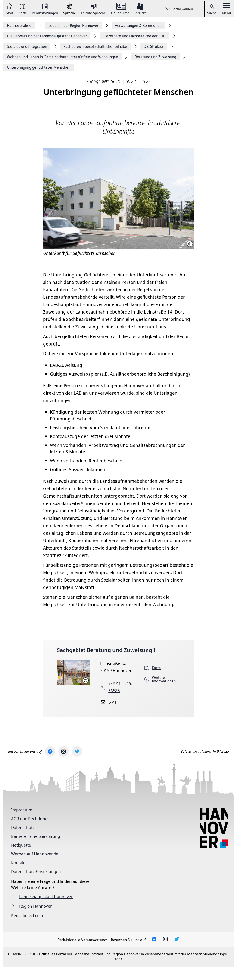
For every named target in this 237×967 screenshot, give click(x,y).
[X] (77, 751)
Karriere (140, 12)
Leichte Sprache (93, 12)
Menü (226, 12)
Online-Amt (120, 12)
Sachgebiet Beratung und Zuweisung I (106, 650)
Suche (212, 12)
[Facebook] (50, 751)
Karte (23, 12)
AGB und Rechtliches (30, 819)
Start (9, 12)
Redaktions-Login (27, 915)
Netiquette (21, 845)
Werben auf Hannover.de (34, 854)
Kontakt (18, 863)
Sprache (69, 12)
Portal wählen (182, 8)
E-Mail (113, 702)
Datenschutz (22, 827)
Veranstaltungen (45, 12)
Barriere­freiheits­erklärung (35, 836)
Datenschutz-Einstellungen (36, 871)
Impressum (21, 810)
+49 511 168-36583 (120, 687)
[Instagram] (63, 751)
